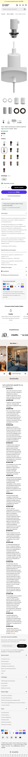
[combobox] (14, 9)
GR (22, 754)
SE (17, 755)
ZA (26, 755)
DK (15, 754)
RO (12, 755)
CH (8, 754)
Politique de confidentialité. (14, 651)
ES (17, 754)
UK (21, 755)
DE (12, 754)
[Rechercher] (25, 9)
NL (8, 755)
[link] (5, 334)
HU (26, 754)
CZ (10, 754)
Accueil (3, 14)
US (24, 755)
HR (24, 754)
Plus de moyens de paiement (14, 195)
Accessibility (15, 752)
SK (15, 755)
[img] (14, 388)
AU (1, 754)
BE (5, 754)
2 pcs (4, 179)
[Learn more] (4, 135)
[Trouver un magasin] (17, 5)
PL (10, 755)
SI (19, 755)
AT (3, 754)
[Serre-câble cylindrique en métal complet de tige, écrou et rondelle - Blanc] (4, 143)
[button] (4, 131)
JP (5, 755)
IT (3, 755)
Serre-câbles (10, 14)
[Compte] (20, 5)
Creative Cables (8, 743)
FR (19, 754)
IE (1, 755)
